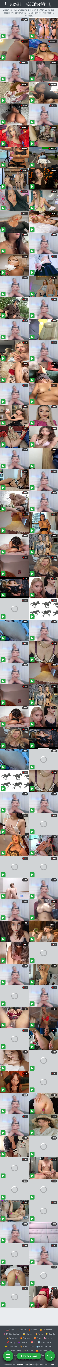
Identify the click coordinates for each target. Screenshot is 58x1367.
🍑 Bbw (37, 1338)
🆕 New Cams (44, 1342)
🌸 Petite (47, 1338)
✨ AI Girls (28, 1351)
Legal (52, 1364)
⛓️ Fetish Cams (14, 1351)
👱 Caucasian (46, 1329)
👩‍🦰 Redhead (25, 1338)
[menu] (8, 1356)
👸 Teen (39, 1334)
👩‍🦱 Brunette (11, 1338)
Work (27, 1364)
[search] (50, 1356)
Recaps (33, 1364)
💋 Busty (11, 1342)
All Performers (42, 1364)
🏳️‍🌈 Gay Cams (11, 1346)
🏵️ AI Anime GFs (43, 1351)
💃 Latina (32, 1329)
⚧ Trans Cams (27, 1346)
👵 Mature (28, 1334)
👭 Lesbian (23, 1342)
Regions (20, 1364)
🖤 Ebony (21, 1329)
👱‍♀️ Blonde (50, 1334)
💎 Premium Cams (44, 1346)
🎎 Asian (10, 1329)
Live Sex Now (29, 1356)
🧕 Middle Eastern (11, 1334)
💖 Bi (33, 1342)
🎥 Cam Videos (44, 1355)
